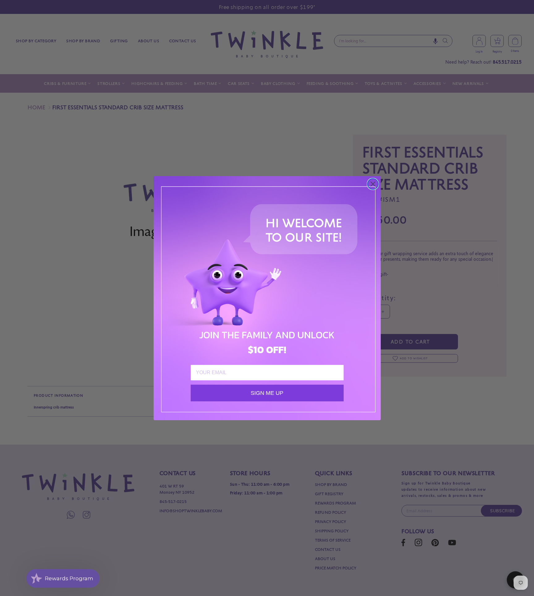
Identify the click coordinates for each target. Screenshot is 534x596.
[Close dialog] (372, 184)
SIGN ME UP (267, 393)
